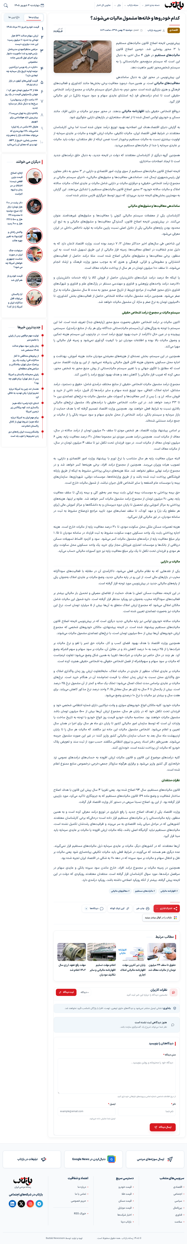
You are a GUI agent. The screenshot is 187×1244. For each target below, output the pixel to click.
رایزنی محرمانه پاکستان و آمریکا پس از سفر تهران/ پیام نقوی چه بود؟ (23, 379)
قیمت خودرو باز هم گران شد (14, 278)
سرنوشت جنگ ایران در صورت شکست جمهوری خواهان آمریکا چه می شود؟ (13, 259)
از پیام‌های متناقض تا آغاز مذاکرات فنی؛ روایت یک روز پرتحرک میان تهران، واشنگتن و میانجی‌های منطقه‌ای (24, 362)
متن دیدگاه (169, 1055)
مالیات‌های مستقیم (144, 891)
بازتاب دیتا (126, 1222)
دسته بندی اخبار (152, 5)
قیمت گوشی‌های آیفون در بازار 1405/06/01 (23, 83)
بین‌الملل (177, 1208)
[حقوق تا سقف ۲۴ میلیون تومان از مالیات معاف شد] (161, 952)
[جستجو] (5, 5)
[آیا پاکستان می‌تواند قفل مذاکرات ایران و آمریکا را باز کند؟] (34, 299)
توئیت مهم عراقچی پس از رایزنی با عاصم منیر (23, 338)
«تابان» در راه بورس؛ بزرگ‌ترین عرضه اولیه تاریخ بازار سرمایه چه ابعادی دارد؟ (22, 71)
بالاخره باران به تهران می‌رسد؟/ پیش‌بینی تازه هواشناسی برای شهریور (23, 118)
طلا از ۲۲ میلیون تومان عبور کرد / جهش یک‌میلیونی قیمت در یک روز (21, 92)
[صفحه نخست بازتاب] (22, 1181)
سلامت (178, 1222)
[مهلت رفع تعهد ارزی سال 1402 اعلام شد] (71, 952)
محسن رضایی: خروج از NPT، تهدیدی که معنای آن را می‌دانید (22, 143)
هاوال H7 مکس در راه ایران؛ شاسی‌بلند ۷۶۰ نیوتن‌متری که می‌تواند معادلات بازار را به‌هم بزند (22, 131)
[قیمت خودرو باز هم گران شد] (34, 279)
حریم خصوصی (78, 1201)
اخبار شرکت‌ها (124, 1215)
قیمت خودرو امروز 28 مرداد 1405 (23, 27)
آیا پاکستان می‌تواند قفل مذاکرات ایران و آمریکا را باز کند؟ (14, 301)
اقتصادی (177, 1187)
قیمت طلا (126, 1194)
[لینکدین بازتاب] (12, 1203)
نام (173, 1104)
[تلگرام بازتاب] (39, 1203)
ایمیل (111, 1104)
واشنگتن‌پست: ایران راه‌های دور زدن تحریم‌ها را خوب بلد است (23, 434)
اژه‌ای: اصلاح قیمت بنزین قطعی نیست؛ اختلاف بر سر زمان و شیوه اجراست (16, 183)
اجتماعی (177, 1194)
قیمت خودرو (125, 1187)
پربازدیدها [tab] (34, 17)
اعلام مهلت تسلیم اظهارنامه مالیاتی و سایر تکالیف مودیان (103, 970)
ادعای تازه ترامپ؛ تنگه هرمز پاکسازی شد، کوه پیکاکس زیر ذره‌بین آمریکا (24, 408)
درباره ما (82, 1187)
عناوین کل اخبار (103, 5)
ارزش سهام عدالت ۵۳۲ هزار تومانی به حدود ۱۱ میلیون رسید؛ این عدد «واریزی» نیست (22, 40)
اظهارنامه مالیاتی (168, 891)
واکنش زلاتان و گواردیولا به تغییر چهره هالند (14, 236)
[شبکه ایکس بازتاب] (21, 1203)
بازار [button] (119, 5)
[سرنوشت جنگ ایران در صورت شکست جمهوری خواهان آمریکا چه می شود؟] (34, 258)
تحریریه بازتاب (154, 30)
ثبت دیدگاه (68, 992)
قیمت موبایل (124, 1208)
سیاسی (178, 1201)
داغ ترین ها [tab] (14, 17)
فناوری (178, 1215)
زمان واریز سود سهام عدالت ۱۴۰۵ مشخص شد (25, 348)
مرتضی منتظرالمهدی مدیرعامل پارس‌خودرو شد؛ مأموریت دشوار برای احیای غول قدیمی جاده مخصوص (22, 56)
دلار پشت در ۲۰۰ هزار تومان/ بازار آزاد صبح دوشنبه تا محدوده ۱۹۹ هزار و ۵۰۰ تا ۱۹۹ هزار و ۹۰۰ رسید (14, 213)
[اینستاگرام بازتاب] (30, 1203)
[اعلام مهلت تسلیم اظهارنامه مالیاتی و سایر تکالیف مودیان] (101, 952)
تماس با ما (80, 1194)
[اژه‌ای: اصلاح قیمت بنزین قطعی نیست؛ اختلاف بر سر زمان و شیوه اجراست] (34, 182)
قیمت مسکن (125, 1201)
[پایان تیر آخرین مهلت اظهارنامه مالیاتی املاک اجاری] (131, 952)
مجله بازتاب (132, 5)
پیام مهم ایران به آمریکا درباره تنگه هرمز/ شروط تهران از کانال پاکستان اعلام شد (24, 422)
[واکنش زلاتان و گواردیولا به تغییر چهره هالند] (34, 236)
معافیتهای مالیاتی (119, 891)
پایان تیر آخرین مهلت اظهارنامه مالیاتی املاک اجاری (133, 970)
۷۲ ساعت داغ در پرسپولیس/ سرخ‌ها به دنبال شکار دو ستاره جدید (23, 104)
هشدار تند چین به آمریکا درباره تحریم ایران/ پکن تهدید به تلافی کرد (23, 393)
